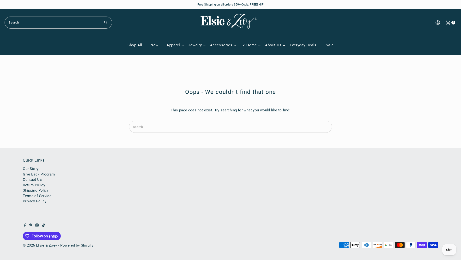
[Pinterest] (30, 225)
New (154, 45)
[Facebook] (25, 225)
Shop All (134, 45)
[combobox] (58, 23)
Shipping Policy (36, 190)
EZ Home (249, 45)
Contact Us (32, 179)
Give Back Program (39, 174)
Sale (330, 45)
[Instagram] (37, 225)
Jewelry (195, 45)
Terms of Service (37, 196)
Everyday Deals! (304, 45)
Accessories (221, 45)
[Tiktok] (43, 225)
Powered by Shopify (76, 245)
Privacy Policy (34, 201)
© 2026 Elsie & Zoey (40, 245)
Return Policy (34, 185)
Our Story (30, 169)
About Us (273, 45)
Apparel (173, 45)
